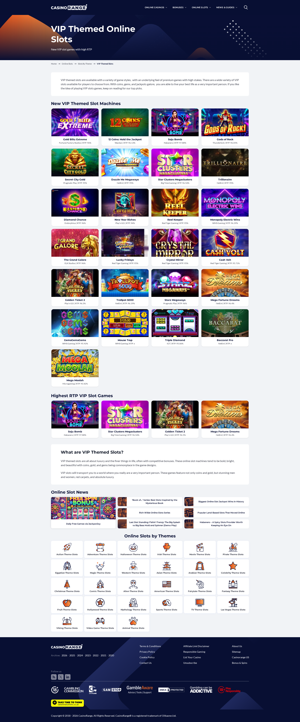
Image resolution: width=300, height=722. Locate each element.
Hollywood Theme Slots (100, 609)
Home (54, 63)
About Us (237, 646)
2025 (72, 655)
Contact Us (146, 662)
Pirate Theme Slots (233, 554)
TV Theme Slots (199, 609)
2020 (111, 655)
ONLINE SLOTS (200, 7)
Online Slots (67, 63)
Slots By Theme (85, 63)
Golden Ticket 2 (75, 300)
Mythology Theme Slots (133, 609)
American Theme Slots (166, 591)
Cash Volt (225, 259)
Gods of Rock (225, 139)
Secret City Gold (75, 179)
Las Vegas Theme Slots (233, 609)
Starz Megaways (175, 300)
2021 (103, 655)
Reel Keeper (175, 219)
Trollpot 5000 (125, 300)
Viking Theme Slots (67, 628)
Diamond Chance (75, 219)
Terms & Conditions (150, 646)
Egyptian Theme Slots (67, 572)
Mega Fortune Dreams (225, 300)
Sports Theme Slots (166, 609)
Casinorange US (240, 657)
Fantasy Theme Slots (233, 591)
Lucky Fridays (125, 259)
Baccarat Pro (225, 340)
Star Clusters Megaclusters (175, 179)
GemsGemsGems (75, 340)
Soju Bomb (175, 139)
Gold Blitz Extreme (75, 139)
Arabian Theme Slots (200, 572)
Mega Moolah (75, 380)
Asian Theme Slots (167, 572)
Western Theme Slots (133, 572)
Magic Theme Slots (100, 572)
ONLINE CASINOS (154, 7)
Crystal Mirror (175, 259)
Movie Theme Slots (199, 554)
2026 (64, 655)
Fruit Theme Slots (67, 609)
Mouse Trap (125, 340)
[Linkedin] (67, 677)
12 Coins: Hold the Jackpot (125, 139)
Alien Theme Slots (133, 591)
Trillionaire (225, 179)
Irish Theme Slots (166, 554)
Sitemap (236, 651)
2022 (95, 655)
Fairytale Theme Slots (200, 591)
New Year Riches (125, 219)
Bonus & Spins (239, 662)
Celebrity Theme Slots (233, 572)
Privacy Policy (147, 651)
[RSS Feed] (54, 677)
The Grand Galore (75, 259)
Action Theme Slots (67, 554)
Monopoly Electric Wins (225, 219)
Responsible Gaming (194, 651)
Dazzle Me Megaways (125, 179)
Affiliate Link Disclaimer (196, 646)
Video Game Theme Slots (100, 628)
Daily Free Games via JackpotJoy (83, 523)
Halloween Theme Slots (133, 554)
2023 (88, 655)
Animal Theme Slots (133, 628)
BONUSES (178, 7)
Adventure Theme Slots (100, 554)
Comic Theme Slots (100, 591)
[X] (61, 677)
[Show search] (246, 7)
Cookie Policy (147, 657)
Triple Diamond (175, 340)
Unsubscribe (190, 662)
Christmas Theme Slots (67, 591)
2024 (80, 655)
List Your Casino (192, 657)
